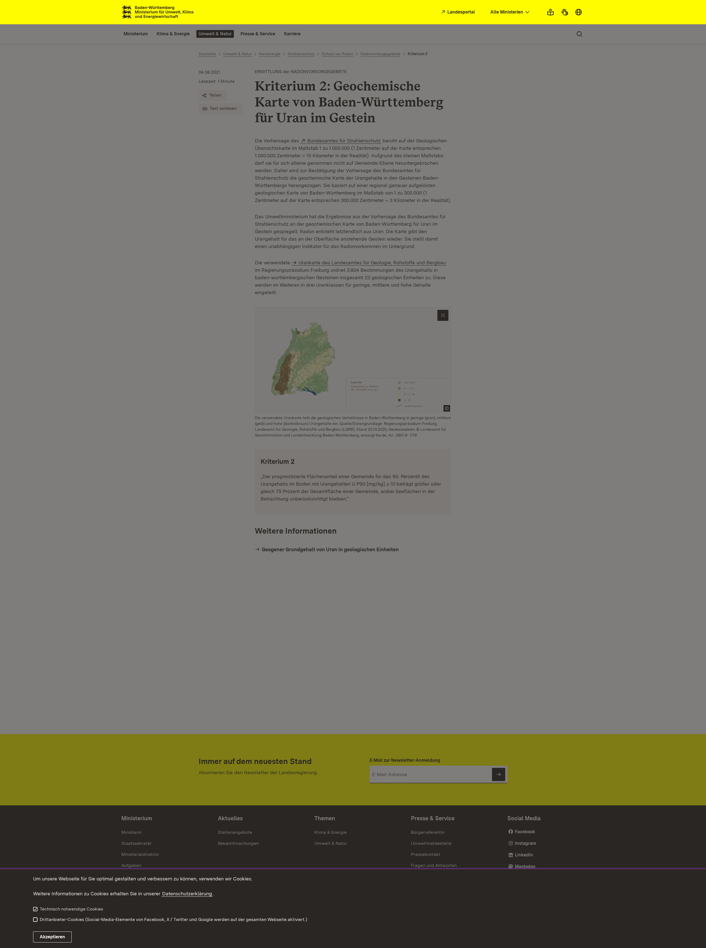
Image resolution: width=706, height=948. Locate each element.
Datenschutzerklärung (187, 893)
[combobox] (510, 12)
